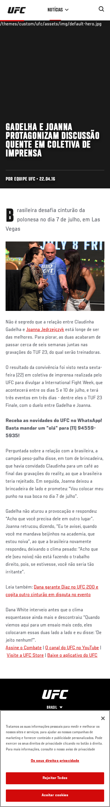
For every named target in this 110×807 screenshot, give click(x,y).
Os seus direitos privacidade (55, 761)
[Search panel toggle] (101, 9)
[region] (55, 758)
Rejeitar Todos (55, 778)
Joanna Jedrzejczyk (45, 329)
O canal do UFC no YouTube (72, 648)
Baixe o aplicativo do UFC (72, 655)
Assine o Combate (24, 648)
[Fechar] (103, 718)
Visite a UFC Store (25, 655)
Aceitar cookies (55, 795)
